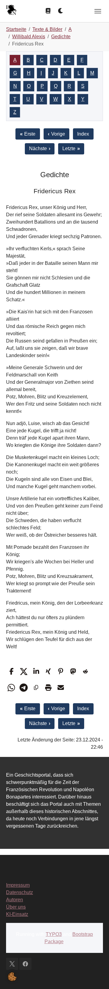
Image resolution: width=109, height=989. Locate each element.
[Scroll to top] (95, 975)
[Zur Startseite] (11, 10)
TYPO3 (54, 934)
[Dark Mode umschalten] (61, 11)
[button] (11, 671)
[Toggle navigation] (98, 11)
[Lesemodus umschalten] (48, 11)
